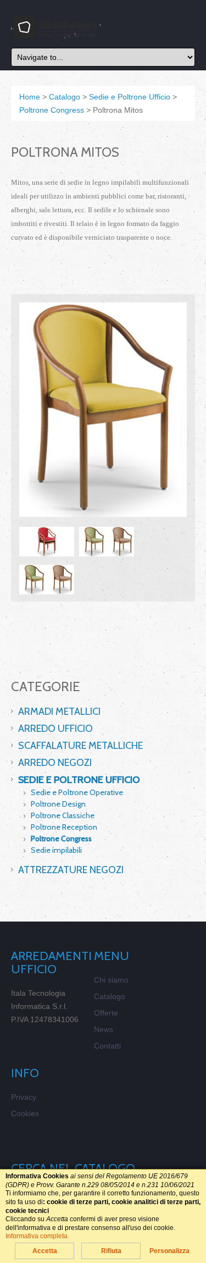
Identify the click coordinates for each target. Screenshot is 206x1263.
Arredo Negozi (55, 763)
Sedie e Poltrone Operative (77, 792)
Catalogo (109, 996)
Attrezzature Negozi (71, 870)
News (103, 1029)
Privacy (23, 1097)
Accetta (44, 1251)
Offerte (106, 1012)
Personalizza (169, 1251)
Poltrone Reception (64, 827)
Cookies (25, 1113)
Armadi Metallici (59, 711)
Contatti (107, 1045)
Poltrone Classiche (62, 815)
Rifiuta (111, 1251)
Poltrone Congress (61, 838)
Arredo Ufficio (55, 728)
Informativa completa (36, 1236)
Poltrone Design (58, 804)
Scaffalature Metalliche (80, 746)
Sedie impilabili (56, 850)
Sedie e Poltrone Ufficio (79, 780)
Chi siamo (111, 979)
